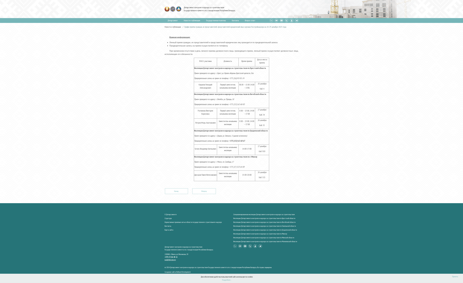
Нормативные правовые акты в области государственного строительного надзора (193, 222)
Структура (168, 218)
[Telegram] (296, 20)
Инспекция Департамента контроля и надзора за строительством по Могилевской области (265, 241)
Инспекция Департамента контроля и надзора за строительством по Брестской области (264, 218)
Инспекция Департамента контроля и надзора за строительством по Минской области (263, 237)
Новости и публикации (192, 20)
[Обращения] (281, 20)
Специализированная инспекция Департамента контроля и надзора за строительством (264, 214)
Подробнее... (227, 280)
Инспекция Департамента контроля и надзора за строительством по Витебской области (264, 222)
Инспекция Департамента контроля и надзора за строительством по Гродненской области (265, 230)
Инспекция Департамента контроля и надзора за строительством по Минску (260, 234)
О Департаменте (171, 214)
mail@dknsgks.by (170, 260)
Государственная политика (216, 20)
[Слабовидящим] (276, 20)
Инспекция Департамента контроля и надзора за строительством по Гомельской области (264, 226)
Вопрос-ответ (250, 20)
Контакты (235, 20)
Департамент (173, 20)
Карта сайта (169, 230)
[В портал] (291, 20)
